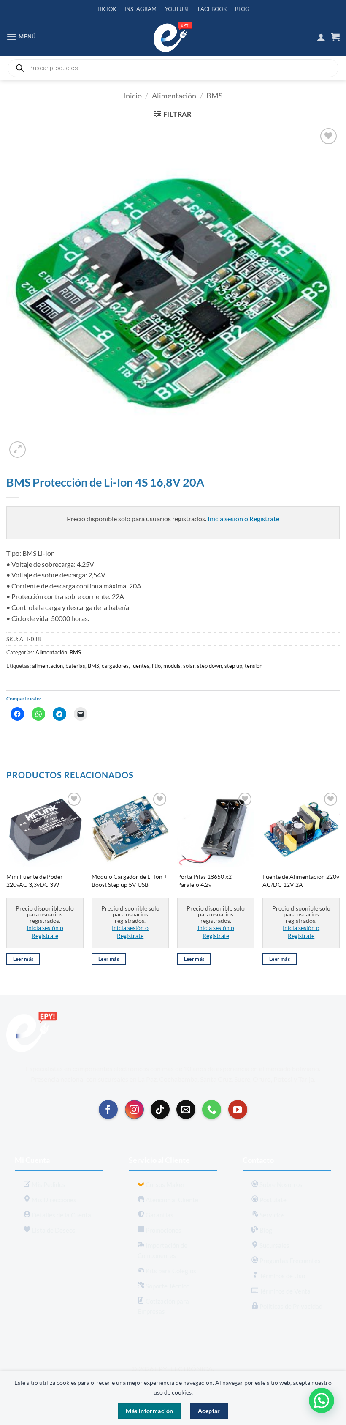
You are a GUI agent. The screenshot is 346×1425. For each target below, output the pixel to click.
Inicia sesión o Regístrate (243, 518)
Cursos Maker (164, 1184)
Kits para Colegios (170, 1271)
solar (189, 665)
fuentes (140, 665)
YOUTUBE (177, 8)
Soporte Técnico (166, 1286)
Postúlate (272, 1199)
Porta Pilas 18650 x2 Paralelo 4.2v (204, 880)
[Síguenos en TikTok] (160, 1109)
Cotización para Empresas (163, 1306)
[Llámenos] (211, 1109)
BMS (214, 95)
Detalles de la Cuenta (60, 1215)
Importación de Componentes (162, 1250)
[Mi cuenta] (321, 36)
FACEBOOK (212, 8)
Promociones (162, 1230)
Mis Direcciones (53, 1199)
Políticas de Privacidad (290, 1306)
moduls (172, 665)
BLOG (242, 8)
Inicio (132, 95)
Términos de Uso (281, 1276)
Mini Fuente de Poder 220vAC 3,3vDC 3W (34, 880)
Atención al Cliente (171, 1199)
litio (156, 665)
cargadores (115, 665)
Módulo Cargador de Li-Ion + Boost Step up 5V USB (129, 880)
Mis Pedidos (47, 1184)
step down (209, 665)
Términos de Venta (284, 1291)
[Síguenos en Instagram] (134, 1109)
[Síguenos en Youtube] (237, 1109)
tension (253, 665)
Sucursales (273, 1245)
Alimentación (174, 95)
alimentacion (47, 665)
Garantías (158, 1215)
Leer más (23, 959)
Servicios (271, 1215)
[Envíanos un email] (185, 1109)
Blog (265, 1230)
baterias (75, 665)
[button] (21, 36)
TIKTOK (106, 8)
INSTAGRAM (140, 8)
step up (233, 665)
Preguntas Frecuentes (289, 1260)
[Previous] (6, 886)
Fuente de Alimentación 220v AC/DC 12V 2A (300, 880)
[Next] (339, 886)
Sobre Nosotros (280, 1184)
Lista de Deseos (53, 1230)
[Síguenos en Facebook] (108, 1109)
